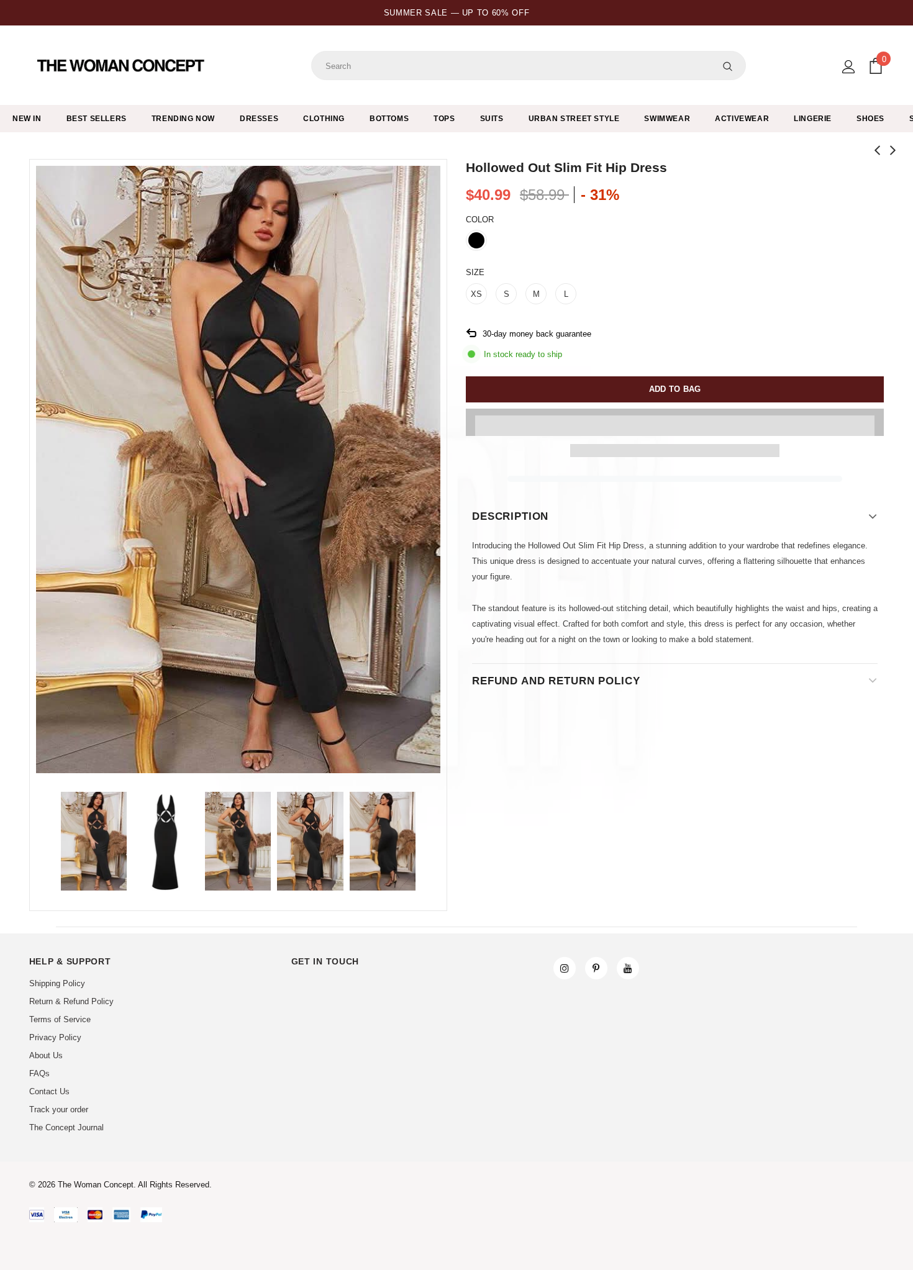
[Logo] (122, 66)
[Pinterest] (596, 968)
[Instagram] (564, 968)
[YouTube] (628, 968)
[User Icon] (848, 66)
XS (476, 294)
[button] (675, 422)
